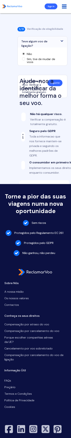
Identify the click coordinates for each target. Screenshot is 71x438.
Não (29, 54)
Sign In (51, 6)
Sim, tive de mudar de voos (41, 61)
